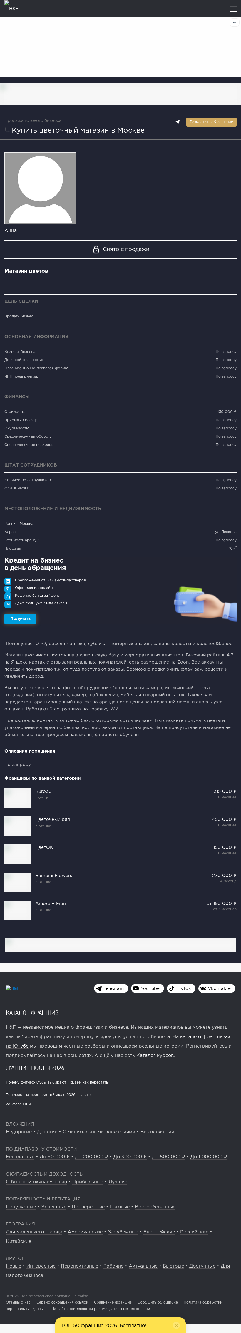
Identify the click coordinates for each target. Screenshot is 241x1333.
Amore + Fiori (50, 904)
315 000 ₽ (225, 791)
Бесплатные (20, 1157)
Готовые (120, 1207)
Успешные (53, 1207)
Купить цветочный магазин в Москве (78, 130)
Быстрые (173, 1266)
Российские (194, 1232)
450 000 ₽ (224, 819)
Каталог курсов (155, 1056)
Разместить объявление (211, 122)
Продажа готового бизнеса (32, 121)
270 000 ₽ (224, 876)
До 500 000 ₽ (168, 1157)
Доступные (202, 1266)
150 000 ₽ (225, 847)
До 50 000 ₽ (55, 1157)
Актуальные (143, 1266)
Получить (20, 619)
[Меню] (233, 9)
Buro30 (43, 791)
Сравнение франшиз (113, 1302)
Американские (85, 1232)
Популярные (21, 1207)
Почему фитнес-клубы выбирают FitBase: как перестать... (58, 1082)
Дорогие (47, 1132)
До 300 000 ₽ (130, 1157)
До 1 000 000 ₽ (208, 1157)
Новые (13, 1266)
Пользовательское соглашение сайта (53, 1296)
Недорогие (19, 1132)
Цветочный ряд (52, 819)
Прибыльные (87, 1182)
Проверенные (88, 1207)
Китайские (18, 1241)
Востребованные (155, 1207)
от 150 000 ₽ (222, 904)
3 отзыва (43, 826)
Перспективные (79, 1266)
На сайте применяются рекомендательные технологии (100, 1309)
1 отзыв (41, 798)
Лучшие (117, 1182)
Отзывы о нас (18, 1302)
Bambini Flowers (53, 876)
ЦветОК (44, 847)
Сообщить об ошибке (158, 1302)
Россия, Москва (18, 523)
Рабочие (113, 1266)
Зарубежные (123, 1232)
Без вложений (157, 1132)
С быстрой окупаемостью (36, 1182)
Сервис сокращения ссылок (62, 1302)
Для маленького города (34, 1232)
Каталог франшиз (32, 1012)
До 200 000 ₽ (91, 1157)
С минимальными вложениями (99, 1132)
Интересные (41, 1266)
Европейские (159, 1232)
